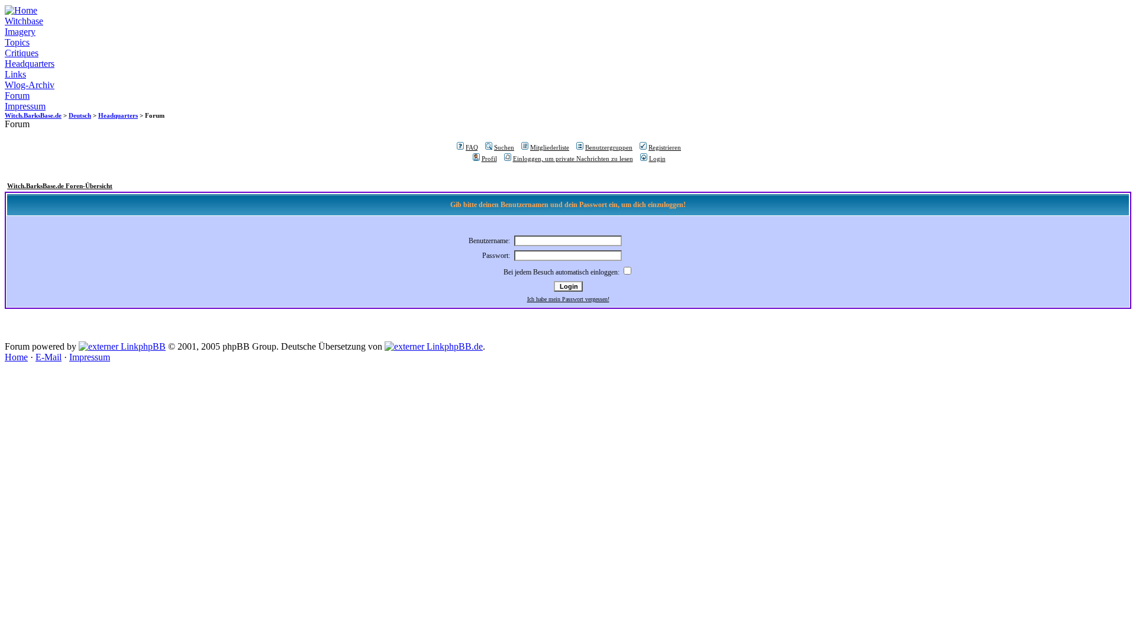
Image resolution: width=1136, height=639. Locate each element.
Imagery (20, 32)
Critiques (21, 53)
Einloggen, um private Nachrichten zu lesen (573, 158)
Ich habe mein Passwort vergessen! (568, 299)
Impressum (25, 106)
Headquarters (29, 64)
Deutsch (80, 115)
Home (16, 357)
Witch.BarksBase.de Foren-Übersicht (59, 185)
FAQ (472, 147)
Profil (489, 158)
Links (15, 74)
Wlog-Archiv (29, 85)
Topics (17, 42)
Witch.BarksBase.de (33, 115)
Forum (17, 96)
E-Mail (49, 357)
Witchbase (24, 21)
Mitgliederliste (549, 147)
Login (657, 158)
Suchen (504, 147)
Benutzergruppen (608, 147)
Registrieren (664, 147)
